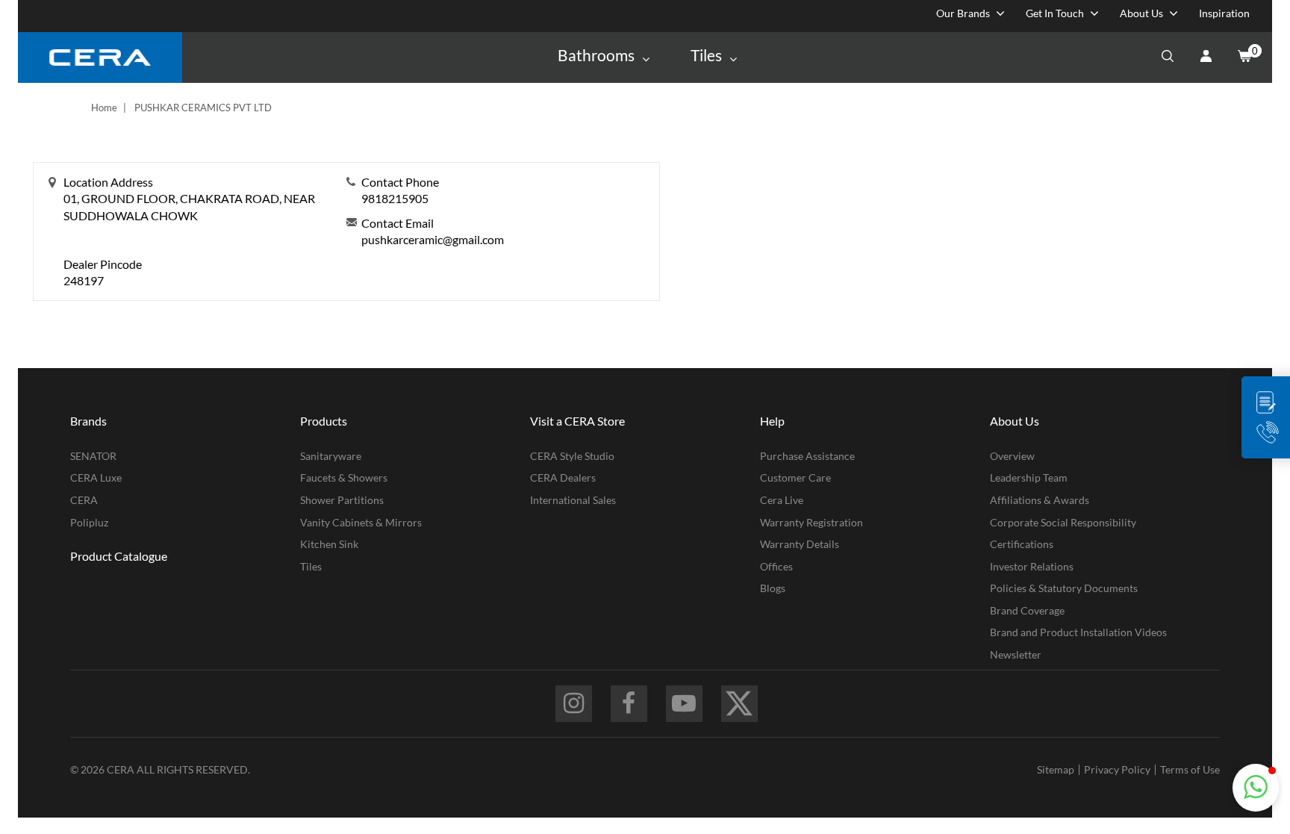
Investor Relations (1032, 566)
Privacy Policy (1117, 769)
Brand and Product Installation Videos (1078, 632)
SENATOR (93, 455)
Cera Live (781, 500)
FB (629, 703)
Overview (1012, 455)
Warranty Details (799, 544)
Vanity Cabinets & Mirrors (361, 522)
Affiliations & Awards (1039, 500)
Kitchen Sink (329, 544)
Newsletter (1015, 654)
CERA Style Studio (572, 455)
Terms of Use (1190, 769)
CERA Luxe (96, 477)
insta (573, 703)
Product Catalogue (118, 556)
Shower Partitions (342, 500)
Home (104, 107)
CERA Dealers (563, 477)
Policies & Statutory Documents (1064, 588)
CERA (84, 500)
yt (684, 703)
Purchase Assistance (807, 455)
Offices (776, 566)
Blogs (772, 588)
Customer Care (795, 477)
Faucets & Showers (343, 477)
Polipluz (89, 522)
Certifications (1021, 544)
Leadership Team (1029, 477)
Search (1168, 57)
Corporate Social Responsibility (1063, 522)
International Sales (573, 500)
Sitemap (1055, 769)
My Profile (1206, 57)
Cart (1244, 57)
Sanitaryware (330, 455)
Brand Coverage (1027, 610)
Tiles (311, 566)
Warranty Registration (811, 522)
